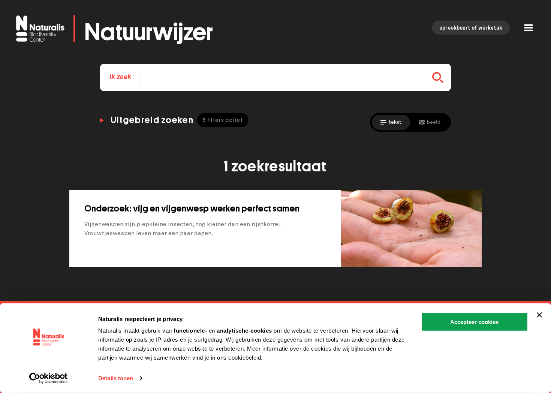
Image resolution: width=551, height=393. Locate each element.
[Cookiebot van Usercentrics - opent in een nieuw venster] (48, 378)
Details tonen (115, 378)
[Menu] (528, 29)
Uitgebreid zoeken (177, 120)
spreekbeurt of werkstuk (470, 28)
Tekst (395, 122)
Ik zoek (120, 77)
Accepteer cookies (474, 322)
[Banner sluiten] (539, 315)
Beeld (433, 122)
